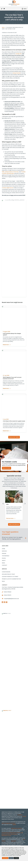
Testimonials (5, 556)
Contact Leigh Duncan (7, 187)
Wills (3, 172)
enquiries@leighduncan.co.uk (11, 598)
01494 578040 (7, 592)
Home (3, 548)
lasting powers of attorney (15, 832)
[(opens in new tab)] (7, 758)
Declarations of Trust (8, 574)
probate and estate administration (9, 834)
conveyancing (5, 832)
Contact (4, 565)
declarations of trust (6, 835)
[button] (14, 538)
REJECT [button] (10, 858)
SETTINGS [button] (16, 858)
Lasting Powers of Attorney (11, 172)
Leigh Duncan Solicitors (16, 828)
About (4, 560)
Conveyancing (6, 572)
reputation (13, 841)
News (3, 563)
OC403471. (20, 815)
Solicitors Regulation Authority (8, 823)
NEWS (3, 27)
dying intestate (16, 73)
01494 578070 (7, 595)
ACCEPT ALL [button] (5, 858)
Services (4, 551)
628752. (14, 824)
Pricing (4, 553)
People (4, 558)
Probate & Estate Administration (11, 579)
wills (22, 832)
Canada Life (18, 53)
